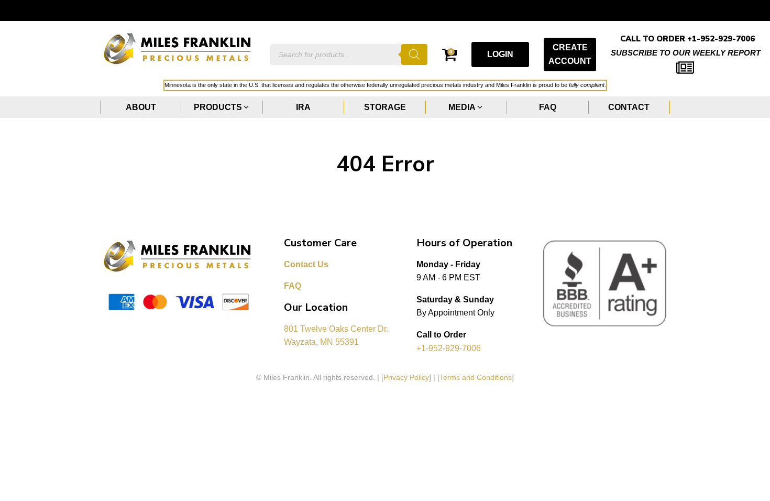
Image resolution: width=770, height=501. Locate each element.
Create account (569, 54)
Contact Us (306, 264)
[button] (221, 107)
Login (500, 54)
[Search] (414, 54)
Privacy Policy (406, 377)
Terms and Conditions (475, 377)
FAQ (292, 285)
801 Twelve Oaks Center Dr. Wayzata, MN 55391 (337, 335)
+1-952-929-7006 (448, 348)
